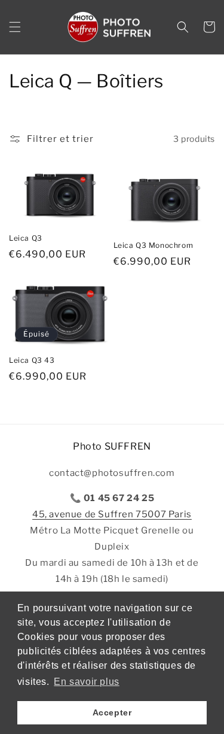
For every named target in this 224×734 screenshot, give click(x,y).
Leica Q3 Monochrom (153, 245)
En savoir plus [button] (86, 682)
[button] (15, 27)
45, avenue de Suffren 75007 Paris (112, 514)
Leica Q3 (25, 237)
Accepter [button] (112, 712)
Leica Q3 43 (32, 360)
